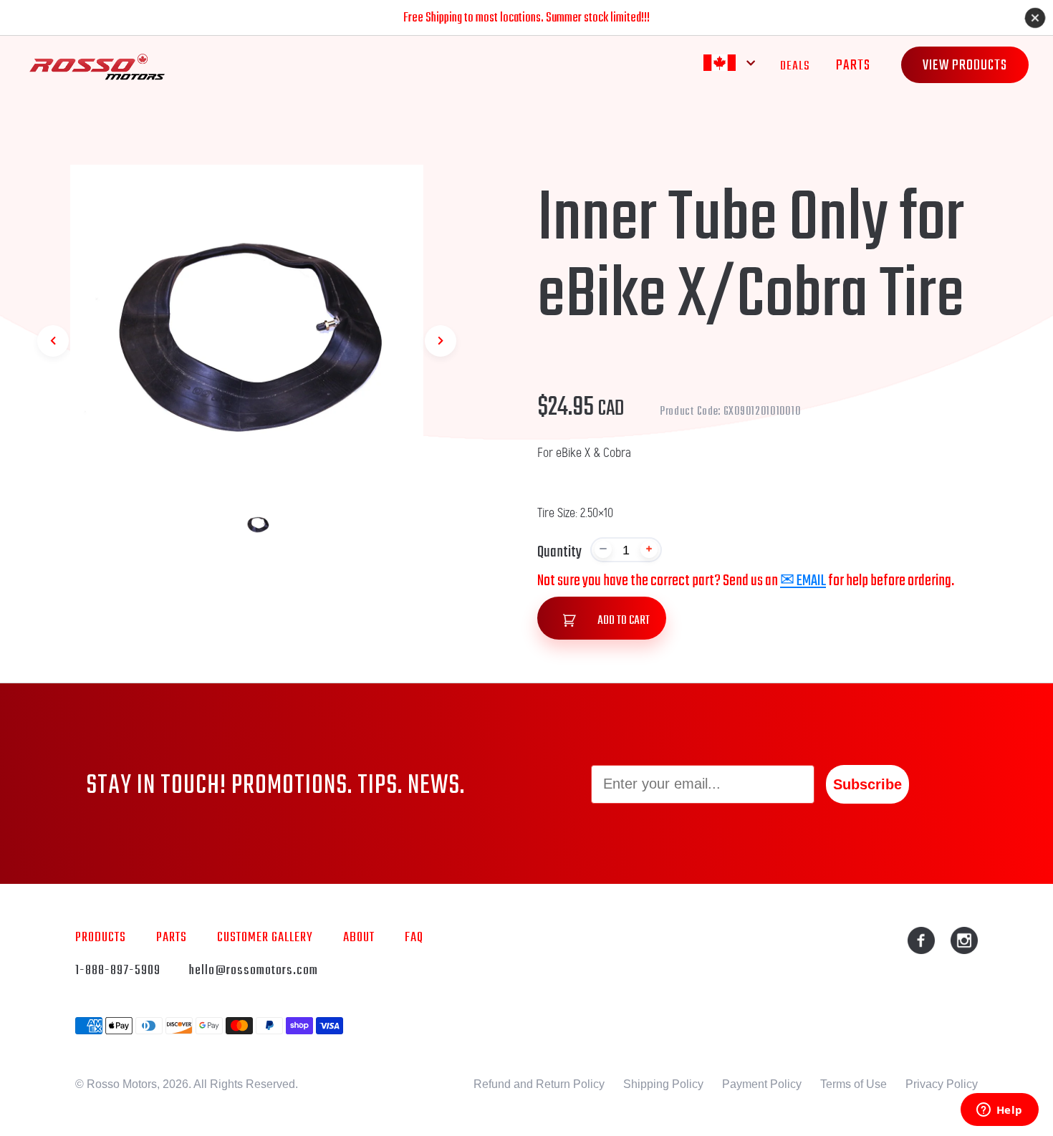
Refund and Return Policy (539, 1084)
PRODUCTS (100, 937)
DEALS (795, 66)
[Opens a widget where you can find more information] (999, 1111)
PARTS (853, 65)
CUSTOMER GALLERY (265, 937)
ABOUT (359, 937)
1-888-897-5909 (117, 970)
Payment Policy (762, 1084)
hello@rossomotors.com (253, 970)
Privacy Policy (941, 1084)
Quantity (559, 552)
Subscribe (867, 784)
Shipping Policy (663, 1084)
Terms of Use (853, 1084)
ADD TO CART (622, 620)
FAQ (414, 937)
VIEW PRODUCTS (965, 65)
